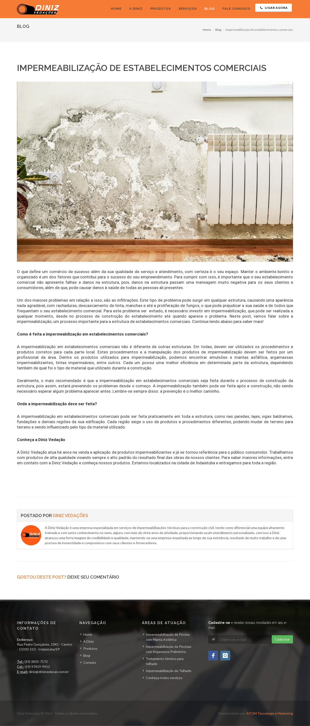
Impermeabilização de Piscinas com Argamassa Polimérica (168, 649)
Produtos (90, 648)
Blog (218, 29)
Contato (89, 662)
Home (207, 29)
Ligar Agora (276, 7)
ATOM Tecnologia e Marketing (270, 713)
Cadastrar (282, 639)
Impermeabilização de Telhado (168, 671)
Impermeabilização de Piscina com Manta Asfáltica (168, 637)
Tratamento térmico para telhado (165, 661)
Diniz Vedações (70, 515)
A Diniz (88, 641)
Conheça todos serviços (164, 678)
